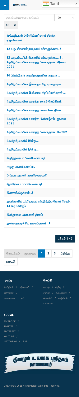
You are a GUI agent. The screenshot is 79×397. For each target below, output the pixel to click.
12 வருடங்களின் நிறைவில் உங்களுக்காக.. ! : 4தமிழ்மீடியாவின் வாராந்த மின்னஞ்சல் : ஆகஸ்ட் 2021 (37, 62)
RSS (25, 341)
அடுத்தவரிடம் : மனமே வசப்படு (26, 158)
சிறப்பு (58, 287)
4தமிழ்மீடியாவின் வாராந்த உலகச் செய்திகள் (34, 101)
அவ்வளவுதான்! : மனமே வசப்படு (27, 175)
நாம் (23, 298)
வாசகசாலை (9, 298)
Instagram (10, 341)
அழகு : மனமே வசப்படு (21, 167)
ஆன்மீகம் (48, 298)
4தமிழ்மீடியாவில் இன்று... (23, 140)
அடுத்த (65, 253)
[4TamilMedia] (19, 5)
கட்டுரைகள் (61, 292)
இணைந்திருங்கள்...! (20, 193)
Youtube (9, 336)
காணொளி (9, 292)
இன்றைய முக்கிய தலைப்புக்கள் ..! (28, 223)
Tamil (54, 4)
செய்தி (46, 287)
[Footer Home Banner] (39, 363)
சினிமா (46, 292)
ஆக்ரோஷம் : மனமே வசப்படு (24, 184)
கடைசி (10, 261)
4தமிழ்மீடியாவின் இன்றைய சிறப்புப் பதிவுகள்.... (36, 84)
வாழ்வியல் (62, 298)
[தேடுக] (7, 25)
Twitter (8, 326)
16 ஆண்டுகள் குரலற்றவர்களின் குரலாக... (33, 75)
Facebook (10, 321)
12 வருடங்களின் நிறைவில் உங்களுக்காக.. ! (34, 49)
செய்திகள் (9, 287)
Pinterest (10, 331)
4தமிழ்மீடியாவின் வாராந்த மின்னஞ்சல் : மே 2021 (38, 132)
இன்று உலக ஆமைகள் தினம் (25, 214)
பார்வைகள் (24, 287)
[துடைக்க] (14, 25)
